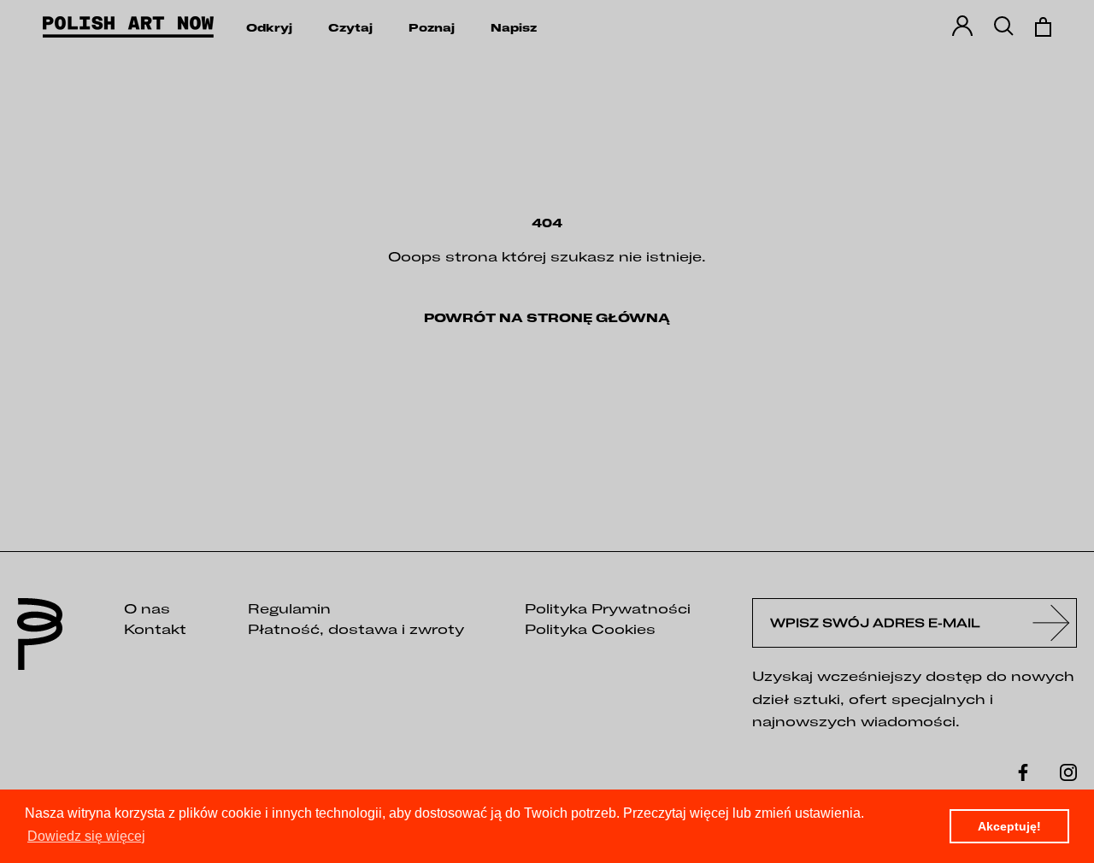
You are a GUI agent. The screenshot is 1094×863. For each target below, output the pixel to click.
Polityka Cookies (590, 629)
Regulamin (289, 608)
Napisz (514, 27)
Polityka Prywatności (608, 608)
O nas (147, 608)
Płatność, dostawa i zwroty (356, 629)
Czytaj (350, 27)
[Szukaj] (1004, 27)
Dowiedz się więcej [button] (86, 836)
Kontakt (155, 629)
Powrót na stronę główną (547, 318)
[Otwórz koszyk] (1043, 27)
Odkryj (269, 27)
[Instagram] (1068, 771)
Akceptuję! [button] (1009, 826)
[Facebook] (1023, 771)
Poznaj (432, 27)
